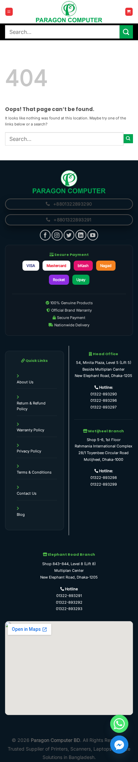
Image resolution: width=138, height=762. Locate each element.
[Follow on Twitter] (69, 235)
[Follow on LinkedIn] (80, 235)
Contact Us (27, 493)
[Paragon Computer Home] (69, 181)
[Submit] (126, 31)
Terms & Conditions (34, 472)
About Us (25, 382)
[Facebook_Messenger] (119, 745)
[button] (9, 11)
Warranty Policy (30, 430)
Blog (21, 514)
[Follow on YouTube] (92, 235)
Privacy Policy (29, 451)
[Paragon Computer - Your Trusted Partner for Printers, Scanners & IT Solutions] (69, 12)
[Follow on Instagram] (57, 235)
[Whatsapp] (119, 724)
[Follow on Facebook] (45, 235)
